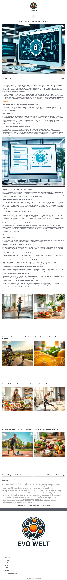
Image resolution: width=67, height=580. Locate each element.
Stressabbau (18, 500)
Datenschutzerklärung (11, 573)
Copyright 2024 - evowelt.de (33, 578)
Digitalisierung (6, 488)
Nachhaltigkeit (47, 495)
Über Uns (7, 568)
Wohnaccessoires (52, 500)
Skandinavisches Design (7, 500)
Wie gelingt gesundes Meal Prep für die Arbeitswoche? (17, 429)
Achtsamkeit (6, 484)
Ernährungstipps (30, 490)
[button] (33, 16)
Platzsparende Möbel (12, 497)
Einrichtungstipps (28, 488)
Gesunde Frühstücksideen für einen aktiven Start (48, 336)
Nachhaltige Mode (34, 495)
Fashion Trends (38, 490)
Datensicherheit (37, 486)
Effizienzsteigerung (17, 488)
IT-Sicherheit (35, 493)
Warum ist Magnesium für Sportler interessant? (15, 475)
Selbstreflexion (55, 497)
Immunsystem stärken (25, 493)
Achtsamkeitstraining (37, 484)
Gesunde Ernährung (51, 490)
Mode (6, 564)
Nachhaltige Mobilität (23, 495)
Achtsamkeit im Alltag (20, 484)
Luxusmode (58, 493)
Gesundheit (6, 493)
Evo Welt (7, 557)
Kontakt (7, 570)
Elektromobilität (36, 488)
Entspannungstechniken (14, 490)
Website (7, 572)
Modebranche (4, 495)
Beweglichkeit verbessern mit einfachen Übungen (48, 429)
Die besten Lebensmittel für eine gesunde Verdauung (49, 475)
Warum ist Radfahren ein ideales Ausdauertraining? (16, 383)
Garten (7, 560)
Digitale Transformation (49, 486)
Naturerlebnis (57, 495)
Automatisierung (49, 484)
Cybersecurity (23, 486)
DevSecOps (5, 101)
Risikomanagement (32, 497)
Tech (18, 505)
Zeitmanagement (30, 502)
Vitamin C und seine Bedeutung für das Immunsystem (50, 383)
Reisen (7, 565)
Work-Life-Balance (22, 502)
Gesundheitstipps (14, 493)
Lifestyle (7, 562)
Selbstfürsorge (44, 497)
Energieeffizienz (47, 488)
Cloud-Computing (13, 486)
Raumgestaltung (23, 497)
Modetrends (13, 495)
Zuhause (7, 559)
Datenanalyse (29, 486)
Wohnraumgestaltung (10, 502)
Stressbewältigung (32, 500)
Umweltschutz (45, 500)
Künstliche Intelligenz (46, 493)
